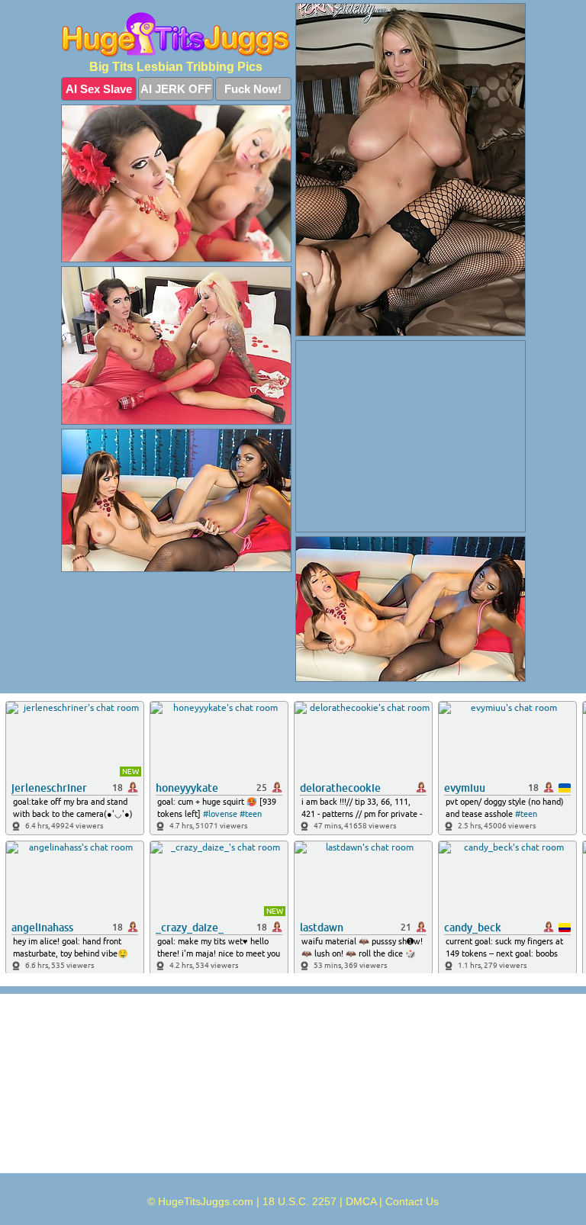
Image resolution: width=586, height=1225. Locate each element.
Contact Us (412, 1201)
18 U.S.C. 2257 (299, 1201)
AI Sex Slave (99, 88)
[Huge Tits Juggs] (176, 35)
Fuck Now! (253, 88)
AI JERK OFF (175, 88)
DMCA (361, 1201)
